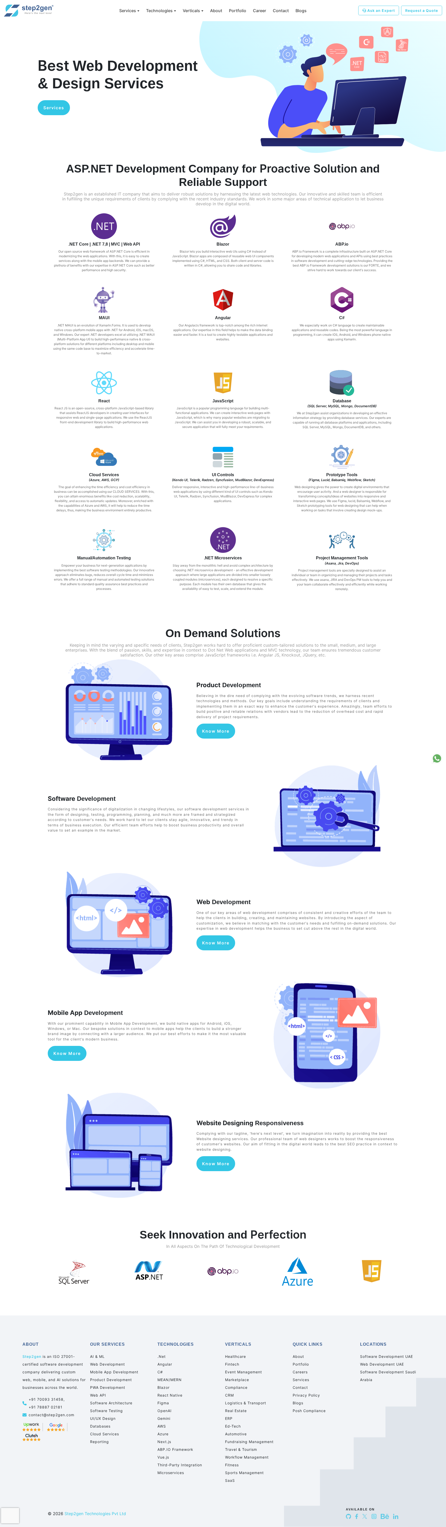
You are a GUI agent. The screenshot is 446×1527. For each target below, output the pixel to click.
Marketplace (237, 1379)
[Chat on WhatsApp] (437, 758)
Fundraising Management (249, 1441)
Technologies (159, 10)
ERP (229, 1418)
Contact (281, 10)
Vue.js (163, 1457)
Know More (215, 731)
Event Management (243, 1372)
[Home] (33, 10)
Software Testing (106, 1410)
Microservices (170, 1472)
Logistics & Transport (245, 1403)
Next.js (164, 1441)
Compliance (236, 1387)
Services (127, 10)
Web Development (107, 1364)
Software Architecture (111, 1403)
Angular (164, 1364)
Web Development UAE (382, 1364)
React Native (169, 1395)
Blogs (301, 10)
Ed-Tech (233, 1426)
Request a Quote (421, 10)
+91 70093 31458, (47, 1399)
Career (259, 10)
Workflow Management (247, 1457)
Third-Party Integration (179, 1465)
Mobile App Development (114, 1372)
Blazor (163, 1387)
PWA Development (107, 1387)
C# (160, 1372)
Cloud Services (104, 1434)
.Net (161, 1356)
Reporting (99, 1441)
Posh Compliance (309, 1410)
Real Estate (236, 1410)
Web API (98, 1395)
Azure (163, 1434)
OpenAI (164, 1410)
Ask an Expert (380, 10)
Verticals (191, 10)
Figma (163, 1403)
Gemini (163, 1418)
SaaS (230, 1480)
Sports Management (244, 1472)
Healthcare (235, 1356)
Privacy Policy (306, 1395)
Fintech (232, 1364)
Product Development (111, 1379)
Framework (175, 1449)
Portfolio (237, 10)
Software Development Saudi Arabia (388, 1376)
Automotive (236, 1434)
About (216, 10)
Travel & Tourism (241, 1449)
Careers (300, 1372)
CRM (229, 1395)
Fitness (232, 1465)
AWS (161, 1426)
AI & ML (97, 1356)
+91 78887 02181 (45, 1407)
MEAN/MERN (169, 1379)
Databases (100, 1426)
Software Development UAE (386, 1356)
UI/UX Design (103, 1418)
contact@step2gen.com (51, 1415)
